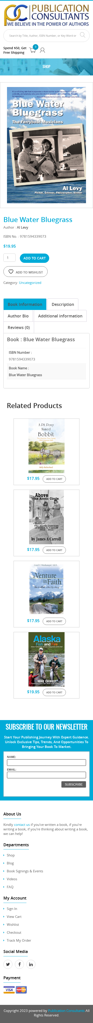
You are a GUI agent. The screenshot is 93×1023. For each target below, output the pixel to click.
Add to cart (34, 258)
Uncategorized (30, 282)
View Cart (14, 916)
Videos (12, 879)
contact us (22, 824)
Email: (11, 769)
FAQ (10, 887)
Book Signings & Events (25, 871)
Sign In (12, 908)
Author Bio (18, 316)
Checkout (14, 932)
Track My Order (19, 940)
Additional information (60, 316)
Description (63, 304)
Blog (10, 863)
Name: (11, 757)
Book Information (25, 304)
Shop (11, 855)
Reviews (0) (19, 327)
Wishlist (13, 924)
